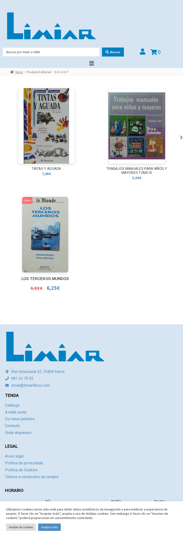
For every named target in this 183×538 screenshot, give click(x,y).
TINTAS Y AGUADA (46, 169)
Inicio (19, 72)
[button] (181, 137)
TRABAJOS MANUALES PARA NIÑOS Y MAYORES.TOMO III (136, 171)
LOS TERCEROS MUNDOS (45, 278)
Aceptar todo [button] (49, 527)
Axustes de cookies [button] (21, 527)
